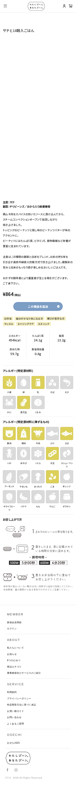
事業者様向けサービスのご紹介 (24, 673)
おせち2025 (13, 743)
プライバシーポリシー (19, 698)
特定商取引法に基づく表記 (21, 704)
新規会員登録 (14, 622)
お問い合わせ (14, 717)
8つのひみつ (14, 660)
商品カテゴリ (14, 666)
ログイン (12, 628)
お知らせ (12, 654)
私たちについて (15, 647)
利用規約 (12, 692)
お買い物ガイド (15, 711)
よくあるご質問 (15, 723)
